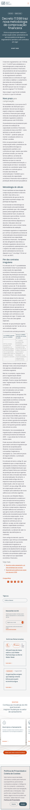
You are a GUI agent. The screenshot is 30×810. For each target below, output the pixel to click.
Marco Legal (18, 13)
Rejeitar (14, 804)
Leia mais (8, 663)
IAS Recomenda (16, 645)
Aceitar (23, 804)
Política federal (9, 600)
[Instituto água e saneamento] (14, 3)
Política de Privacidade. (11, 629)
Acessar (4, 741)
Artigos (11, 13)
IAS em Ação (8, 645)
